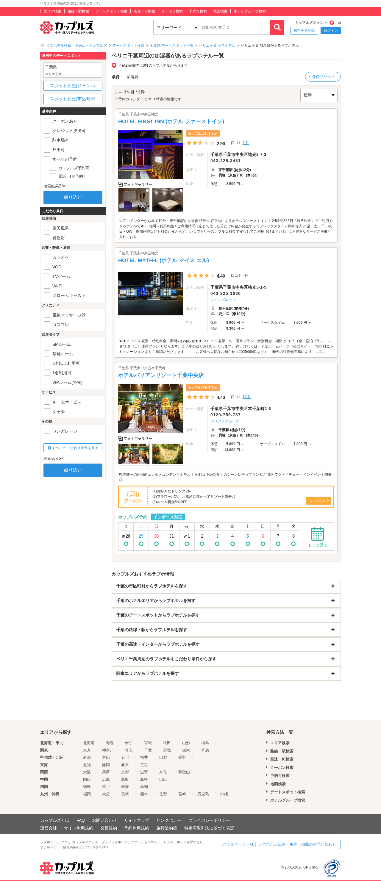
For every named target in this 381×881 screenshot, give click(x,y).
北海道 (89, 743)
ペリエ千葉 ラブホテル (217, 45)
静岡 (106, 765)
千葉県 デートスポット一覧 (171, 45)
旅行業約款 (166, 828)
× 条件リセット (321, 76)
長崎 (125, 794)
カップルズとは (54, 820)
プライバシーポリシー (209, 820)
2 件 (246, 143)
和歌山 (184, 772)
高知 (144, 786)
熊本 (144, 794)
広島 (106, 779)
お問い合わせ (104, 820)
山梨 (163, 757)
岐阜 (125, 765)
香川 (106, 786)
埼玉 (129, 750)
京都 (125, 772)
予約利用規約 (136, 828)
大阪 (87, 772)
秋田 (167, 743)
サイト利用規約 (78, 828)
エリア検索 (52, 11)
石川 (125, 757)
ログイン (331, 31)
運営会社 (48, 828)
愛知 (87, 765)
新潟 (87, 757)
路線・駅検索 (78, 11)
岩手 (129, 743)
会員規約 (108, 828)
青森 (110, 743)
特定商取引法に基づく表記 (209, 828)
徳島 (87, 786)
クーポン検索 (172, 11)
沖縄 (224, 794)
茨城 (167, 750)
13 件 (247, 397)
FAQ (80, 820)
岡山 (87, 779)
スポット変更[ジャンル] (72, 85)
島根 (144, 779)
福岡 (87, 794)
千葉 (148, 750)
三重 (144, 765)
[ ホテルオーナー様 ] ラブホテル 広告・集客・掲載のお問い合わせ (278, 844)
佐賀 (163, 794)
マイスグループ (222, 300)
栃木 (186, 750)
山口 (163, 779)
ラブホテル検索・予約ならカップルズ (76, 45)
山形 (186, 743)
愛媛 (125, 786)
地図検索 (220, 11)
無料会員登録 (304, 31)
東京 (87, 750)
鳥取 (125, 779)
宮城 (148, 743)
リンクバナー (168, 820)
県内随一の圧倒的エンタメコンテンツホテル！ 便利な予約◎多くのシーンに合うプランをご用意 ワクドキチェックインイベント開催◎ (225, 477)
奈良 (163, 772)
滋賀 (144, 772)
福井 (144, 757)
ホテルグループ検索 (250, 11)
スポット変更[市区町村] (72, 98)
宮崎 (182, 794)
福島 (205, 743)
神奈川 (108, 750)
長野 (182, 757)
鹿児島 (203, 794)
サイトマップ (136, 820)
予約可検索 (198, 11)
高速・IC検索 (144, 11)
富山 (106, 757)
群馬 (205, 750)
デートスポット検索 (111, 11)
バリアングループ (224, 421)
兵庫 (106, 772)
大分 (106, 794)
